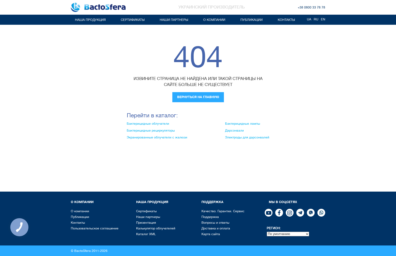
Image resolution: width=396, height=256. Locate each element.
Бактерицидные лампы (242, 123)
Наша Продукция (90, 20)
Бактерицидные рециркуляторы (151, 130)
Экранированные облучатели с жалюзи (157, 137)
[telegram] (300, 213)
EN (323, 19)
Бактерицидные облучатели (148, 123)
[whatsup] (321, 213)
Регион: (274, 228)
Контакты (286, 20)
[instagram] (290, 213)
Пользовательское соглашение (94, 228)
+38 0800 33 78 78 (311, 7)
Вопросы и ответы (215, 222)
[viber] (311, 213)
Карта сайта (210, 234)
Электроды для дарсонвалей (247, 137)
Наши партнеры (174, 20)
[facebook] (279, 213)
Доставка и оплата (215, 228)
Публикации (251, 20)
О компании (214, 20)
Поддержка (210, 217)
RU (316, 19)
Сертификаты (133, 20)
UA (309, 19)
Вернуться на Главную (198, 97)
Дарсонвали (234, 130)
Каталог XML (146, 234)
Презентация (146, 222)
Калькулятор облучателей (155, 228)
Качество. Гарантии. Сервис (223, 211)
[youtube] (268, 213)
